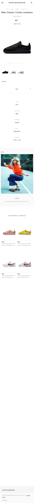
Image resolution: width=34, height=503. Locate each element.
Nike (12, 9)
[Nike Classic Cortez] (5, 71)
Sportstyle (17, 131)
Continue (4, 500)
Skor (8, 9)
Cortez (17, 9)
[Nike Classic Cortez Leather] (13, 71)
